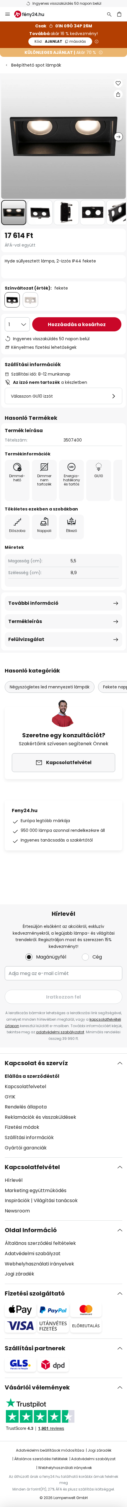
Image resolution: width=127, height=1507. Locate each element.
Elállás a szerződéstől (32, 1076)
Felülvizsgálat (26, 639)
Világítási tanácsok (56, 1200)
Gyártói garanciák (26, 1147)
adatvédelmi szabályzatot (60, 1032)
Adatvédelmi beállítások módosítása (50, 1450)
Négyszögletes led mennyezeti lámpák (49, 687)
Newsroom (17, 1210)
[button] (13, 212)
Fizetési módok (22, 1127)
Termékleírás (25, 621)
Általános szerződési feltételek (40, 1243)
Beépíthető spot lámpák (36, 65)
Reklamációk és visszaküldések (40, 1117)
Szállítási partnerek (35, 1348)
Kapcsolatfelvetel (25, 1086)
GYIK (10, 1096)
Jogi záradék (19, 1273)
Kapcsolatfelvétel (32, 1167)
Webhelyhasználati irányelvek (39, 1263)
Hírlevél (13, 1180)
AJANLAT (60, 41)
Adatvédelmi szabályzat (33, 1253)
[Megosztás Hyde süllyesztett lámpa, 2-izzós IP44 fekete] (118, 94)
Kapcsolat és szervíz (36, 1063)
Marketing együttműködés (35, 1190)
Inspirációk (17, 1200)
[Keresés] (109, 14)
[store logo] (32, 14)
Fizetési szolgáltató (35, 1293)
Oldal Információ (31, 1230)
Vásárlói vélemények (37, 1387)
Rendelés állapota (26, 1106)
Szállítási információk (29, 1137)
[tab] (63, 1105)
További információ (33, 603)
